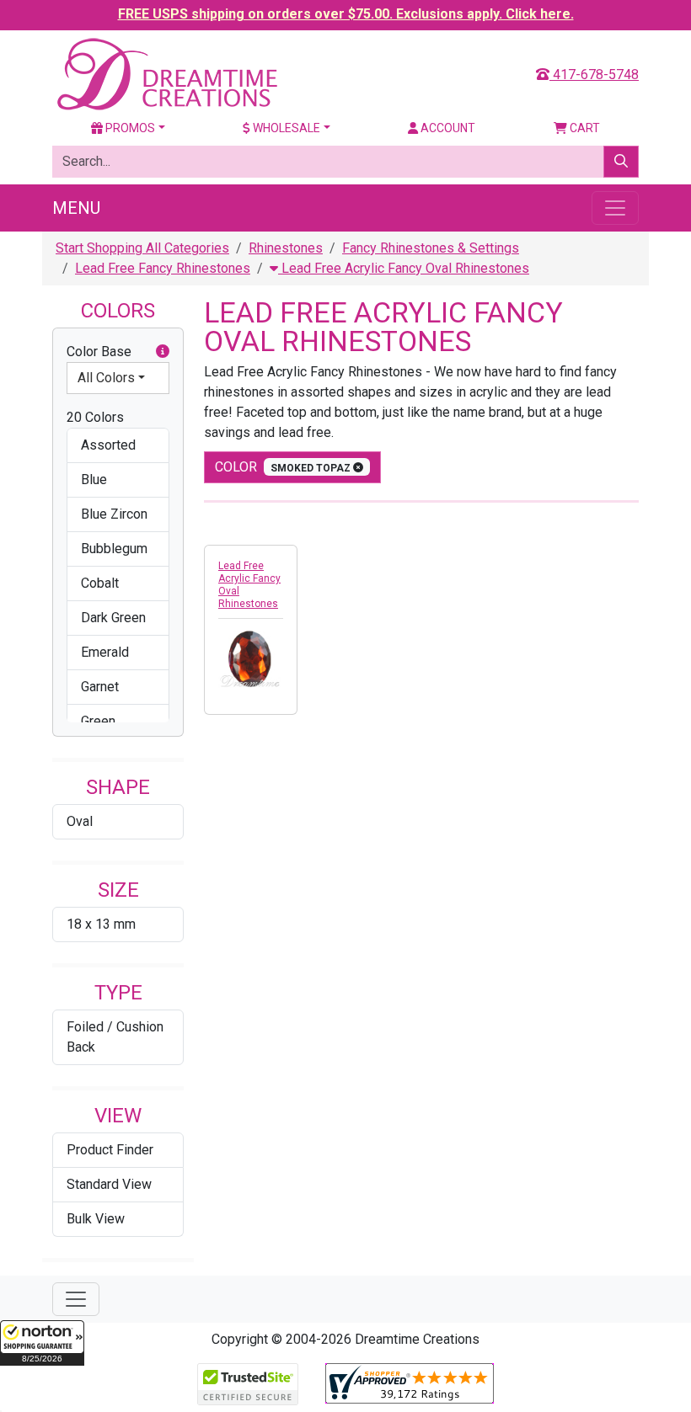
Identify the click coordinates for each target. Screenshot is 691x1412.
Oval (80, 821)
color (284, 467)
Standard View (109, 1184)
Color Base (99, 352)
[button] (42, 1343)
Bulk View (96, 1219)
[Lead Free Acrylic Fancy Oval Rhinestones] (250, 658)
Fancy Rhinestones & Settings (430, 248)
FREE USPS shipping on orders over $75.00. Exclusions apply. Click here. (346, 14)
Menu (76, 208)
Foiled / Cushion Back (115, 1037)
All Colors (106, 378)
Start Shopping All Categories (142, 248)
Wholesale (285, 128)
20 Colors (95, 417)
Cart (583, 128)
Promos (129, 128)
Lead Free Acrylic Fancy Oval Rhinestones (403, 268)
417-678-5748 (594, 75)
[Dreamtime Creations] (166, 74)
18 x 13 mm (101, 924)
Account (446, 128)
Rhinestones (286, 248)
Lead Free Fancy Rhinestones (162, 268)
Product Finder (110, 1150)
